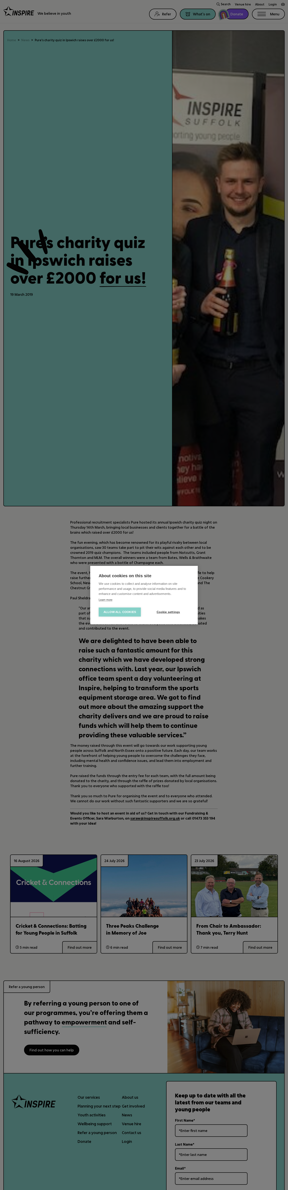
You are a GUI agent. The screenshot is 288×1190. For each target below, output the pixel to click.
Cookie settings (168, 612)
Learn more (105, 599)
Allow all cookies (120, 612)
